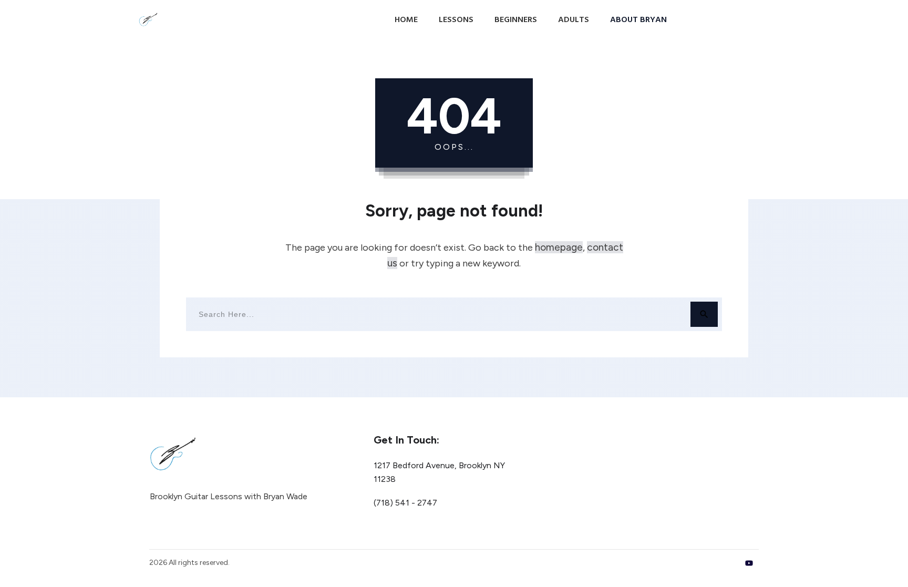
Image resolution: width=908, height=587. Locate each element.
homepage (559, 247)
